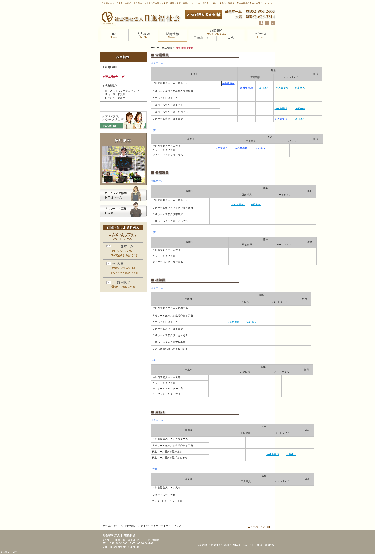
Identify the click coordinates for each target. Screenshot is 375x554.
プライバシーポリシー (150, 525)
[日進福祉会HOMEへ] (140, 24)
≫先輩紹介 (228, 83)
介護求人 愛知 (9, 552)
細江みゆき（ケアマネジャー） (123, 91)
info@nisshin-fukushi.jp (125, 547)
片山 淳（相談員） (116, 94)
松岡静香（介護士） (116, 97)
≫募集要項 (246, 87)
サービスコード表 (113, 525)
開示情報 (130, 525)
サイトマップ (173, 525)
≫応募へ (264, 87)
